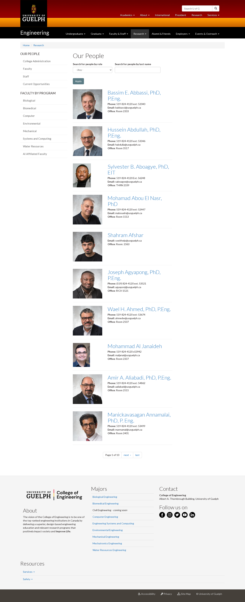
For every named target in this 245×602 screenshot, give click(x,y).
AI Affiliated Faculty (35, 153)
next (128, 454)
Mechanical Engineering (106, 536)
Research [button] (139, 33)
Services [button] (215, 16)
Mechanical (30, 131)
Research (198, 16)
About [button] (146, 16)
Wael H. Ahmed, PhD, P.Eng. (139, 309)
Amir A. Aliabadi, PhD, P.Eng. (139, 377)
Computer (29, 115)
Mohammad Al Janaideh (135, 346)
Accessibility (149, 595)
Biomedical (29, 108)
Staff (26, 76)
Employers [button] (182, 33)
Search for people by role (87, 64)
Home (26, 45)
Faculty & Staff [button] (117, 33)
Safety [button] (27, 579)
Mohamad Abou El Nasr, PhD (135, 201)
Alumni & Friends (161, 33)
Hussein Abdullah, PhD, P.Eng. (134, 132)
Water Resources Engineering (109, 550)
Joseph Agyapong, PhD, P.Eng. (134, 275)
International (162, 15)
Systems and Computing (37, 138)
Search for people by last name (133, 64)
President (180, 15)
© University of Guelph (209, 593)
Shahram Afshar (125, 235)
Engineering (34, 32)
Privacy (169, 595)
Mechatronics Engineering (107, 543)
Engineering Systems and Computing (113, 523)
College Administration (37, 61)
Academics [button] (128, 16)
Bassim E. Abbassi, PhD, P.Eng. (134, 95)
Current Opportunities (36, 84)
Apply (78, 81)
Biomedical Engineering (106, 503)
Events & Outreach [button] (206, 33)
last (138, 454)
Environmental (31, 123)
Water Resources (33, 146)
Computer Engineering (105, 516)
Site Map (187, 595)
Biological (29, 100)
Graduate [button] (96, 33)
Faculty (27, 68)
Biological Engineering (105, 496)
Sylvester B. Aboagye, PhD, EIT (138, 169)
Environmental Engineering (108, 530)
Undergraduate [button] (75, 33)
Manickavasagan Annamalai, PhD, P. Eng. (139, 417)
